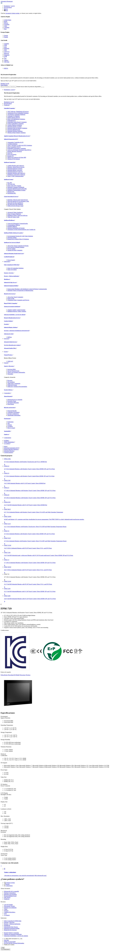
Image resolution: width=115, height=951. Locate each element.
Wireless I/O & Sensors (13, 159)
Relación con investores (9, 407)
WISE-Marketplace (9, 442)
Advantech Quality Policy (10, 348)
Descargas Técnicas (25, 675)
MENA (6, 68)
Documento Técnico (9, 906)
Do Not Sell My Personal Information (14, 943)
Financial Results (12, 410)
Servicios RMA (11, 369)
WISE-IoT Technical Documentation (17, 386)
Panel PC (9, 153)
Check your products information (16, 372)
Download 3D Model (13, 675)
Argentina (6, 24)
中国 (5, 45)
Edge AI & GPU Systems (14, 185)
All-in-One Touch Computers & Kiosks (17, 245)
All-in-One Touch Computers (15, 297)
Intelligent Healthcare (9, 220)
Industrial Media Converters (14, 170)
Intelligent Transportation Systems (16, 190)
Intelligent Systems (8, 179)
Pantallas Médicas (12, 226)
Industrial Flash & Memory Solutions (17, 128)
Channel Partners (8, 354)
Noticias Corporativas (10, 893)
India (5, 47)
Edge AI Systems (12, 269)
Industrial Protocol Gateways (15, 171)
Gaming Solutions (8, 321)
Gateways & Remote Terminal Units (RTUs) (19, 150)
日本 (5, 50)
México (6, 23)
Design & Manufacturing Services (12, 317)
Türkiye (6, 60)
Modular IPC (10, 191)
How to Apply (11, 428)
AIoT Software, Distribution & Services (18, 111)
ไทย (5, 58)
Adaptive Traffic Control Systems (16, 310)
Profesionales (7, 418)
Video (5, 909)
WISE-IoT (10, 361)
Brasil (5, 21)
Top (3, 947)
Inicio (5, 446)
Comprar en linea (10, 882)
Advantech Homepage (7, 1)
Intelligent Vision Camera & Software (17, 215)
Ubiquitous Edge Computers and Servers (18, 300)
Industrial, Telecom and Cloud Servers (17, 199)
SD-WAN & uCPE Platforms (15, 204)
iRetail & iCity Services (9, 293)
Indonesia (6, 48)
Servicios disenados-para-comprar (12, 345)
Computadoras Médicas (13, 225)
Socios (6, 351)
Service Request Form (13, 371)
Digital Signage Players (13, 117)
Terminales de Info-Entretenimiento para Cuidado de (21, 229)
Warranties (10, 374)
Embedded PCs (11, 120)
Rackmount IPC (11, 193)
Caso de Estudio (8, 904)
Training (9, 425)
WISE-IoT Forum (12, 385)
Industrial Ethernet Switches (14, 168)
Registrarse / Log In (9, 89)
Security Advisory (8, 389)
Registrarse (7, 6)
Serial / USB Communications (15, 176)
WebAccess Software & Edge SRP (16, 157)
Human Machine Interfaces (14, 151)
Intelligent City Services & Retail (12, 242)
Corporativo (7, 393)
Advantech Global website (12, 13)
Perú (6, 10)
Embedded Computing (9, 108)
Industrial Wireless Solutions (14, 131)
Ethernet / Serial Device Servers (15, 167)
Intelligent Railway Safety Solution (16, 311)
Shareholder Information (13, 415)
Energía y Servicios (9, 272)
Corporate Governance (13, 412)
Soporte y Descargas (9, 366)
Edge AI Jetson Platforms (14, 214)
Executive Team (11, 401)
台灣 (5, 56)
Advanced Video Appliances (15, 212)
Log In (13, 6)
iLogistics (6, 324)
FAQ (5, 913)
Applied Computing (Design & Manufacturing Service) (17, 136)
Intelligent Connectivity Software (16, 174)
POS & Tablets (11, 248)
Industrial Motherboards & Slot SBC (17, 188)
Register (3, 83)
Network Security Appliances (15, 203)
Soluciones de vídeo (8, 333)
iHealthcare (7, 279)
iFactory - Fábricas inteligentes (11, 276)
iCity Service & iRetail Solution (15, 247)
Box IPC (9, 182)
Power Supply (11, 260)
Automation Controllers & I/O (15, 142)
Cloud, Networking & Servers (11, 196)
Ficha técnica (4, 675)
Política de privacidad (9, 941)
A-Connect (7, 443)
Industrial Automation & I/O (11, 139)
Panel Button (4, 85)
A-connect (7, 915)
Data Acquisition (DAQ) (14, 147)
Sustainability (7, 431)
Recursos (9, 380)
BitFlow (9, 337)
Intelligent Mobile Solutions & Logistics (13, 232)
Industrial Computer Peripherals (15, 187)
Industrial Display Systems (14, 126)
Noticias (6, 910)
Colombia (6, 27)
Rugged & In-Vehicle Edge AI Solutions (18, 239)
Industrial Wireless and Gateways (16, 173)
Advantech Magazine (13, 402)
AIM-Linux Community (13, 383)
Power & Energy (11, 154)
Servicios (6, 338)
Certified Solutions (12, 144)
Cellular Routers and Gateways (15, 165)
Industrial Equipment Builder (11, 285)
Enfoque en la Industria (10, 907)
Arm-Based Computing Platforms (16, 114)
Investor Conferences (13, 413)
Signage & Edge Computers (14, 250)
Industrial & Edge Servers (10, 282)
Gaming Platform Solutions (14, 125)
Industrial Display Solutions (10, 327)
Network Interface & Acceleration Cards (18, 201)
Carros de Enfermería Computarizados (17, 223)
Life (8, 423)
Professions (10, 422)
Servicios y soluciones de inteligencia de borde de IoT (16, 330)
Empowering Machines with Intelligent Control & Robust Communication (27, 289)
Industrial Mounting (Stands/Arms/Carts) (14, 253)
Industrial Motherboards (13, 129)
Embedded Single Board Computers (17, 122)
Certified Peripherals (9, 256)
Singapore (6, 55)
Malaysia (6, 53)
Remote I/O (10, 156)
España (6, 37)
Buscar (6, 9)
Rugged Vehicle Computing (10, 303)
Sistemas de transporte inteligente (12, 306)
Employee (6, 434)
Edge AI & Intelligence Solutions (16, 119)
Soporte (6, 363)
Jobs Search (7, 897)
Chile (5, 26)
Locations (10, 426)
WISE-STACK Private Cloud (15, 206)
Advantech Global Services (10, 341)
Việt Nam (6, 62)
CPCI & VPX (11, 184)
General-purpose (8, 452)
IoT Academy (11, 382)
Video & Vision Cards (13, 217)
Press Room (10, 404)
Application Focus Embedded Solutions (18, 113)
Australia (6, 43)
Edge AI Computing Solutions (15, 268)
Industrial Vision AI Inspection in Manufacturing (20, 290)
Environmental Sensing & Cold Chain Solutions (20, 236)
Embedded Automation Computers (16, 148)
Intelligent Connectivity (9, 162)
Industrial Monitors (9, 451)
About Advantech (8, 396)
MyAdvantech (8, 7)
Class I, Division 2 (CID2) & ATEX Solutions (19, 145)
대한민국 (6, 51)
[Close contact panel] (1, 866)
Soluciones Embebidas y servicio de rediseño (14, 314)
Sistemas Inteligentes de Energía (15, 228)
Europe (6, 35)
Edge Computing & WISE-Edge (11, 264)
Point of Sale (10, 298)
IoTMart (6, 440)
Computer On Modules (13, 116)
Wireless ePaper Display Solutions (16, 132)
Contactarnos (7, 437)
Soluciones (7, 261)
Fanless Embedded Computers (15, 123)
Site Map (6, 940)
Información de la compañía (14, 399)
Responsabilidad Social (10, 896)
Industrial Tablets (12, 237)
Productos (6, 105)
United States (7, 20)
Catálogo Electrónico (9, 912)
